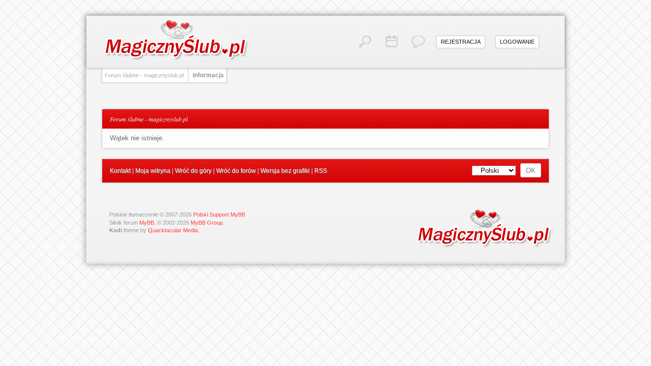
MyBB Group (207, 223)
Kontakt (120, 170)
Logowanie (517, 42)
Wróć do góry (193, 170)
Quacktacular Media (173, 230)
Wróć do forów (236, 170)
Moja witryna (152, 170)
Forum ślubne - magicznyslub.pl (144, 75)
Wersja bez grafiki (285, 170)
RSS (320, 170)
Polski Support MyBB (219, 214)
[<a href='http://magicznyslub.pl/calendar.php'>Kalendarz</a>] (391, 42)
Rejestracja (461, 42)
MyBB (146, 223)
